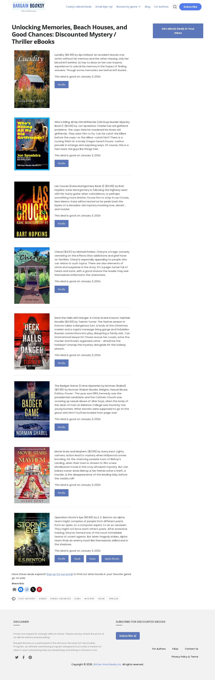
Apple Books (112, 558)
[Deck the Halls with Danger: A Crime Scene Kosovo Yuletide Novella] (32, 368)
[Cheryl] (32, 303)
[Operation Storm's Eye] (32, 564)
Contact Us (191, 648)
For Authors (161, 6)
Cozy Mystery (26, 598)
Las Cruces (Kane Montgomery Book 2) (79, 186)
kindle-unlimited (60, 598)
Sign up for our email (60, 574)
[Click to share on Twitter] (33, 589)
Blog (147, 6)
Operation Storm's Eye (69, 517)
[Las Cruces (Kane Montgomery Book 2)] (32, 237)
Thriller (114, 598)
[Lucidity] (32, 107)
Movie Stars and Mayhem (71, 451)
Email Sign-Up (104, 6)
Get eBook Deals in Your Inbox (178, 31)
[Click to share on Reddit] (27, 589)
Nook (77, 558)
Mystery (89, 598)
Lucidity (59, 54)
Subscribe (190, 7)
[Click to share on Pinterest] (39, 589)
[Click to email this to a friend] (14, 589)
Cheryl (59, 251)
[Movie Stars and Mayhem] (32, 502)
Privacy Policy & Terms (185, 656)
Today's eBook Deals (79, 6)
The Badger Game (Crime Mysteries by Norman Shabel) (90, 385)
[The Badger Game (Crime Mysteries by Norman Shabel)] (32, 436)
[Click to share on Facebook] (20, 589)
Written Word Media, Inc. (107, 664)
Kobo (93, 558)
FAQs (175, 648)
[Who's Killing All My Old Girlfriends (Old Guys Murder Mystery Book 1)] (32, 169)
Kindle (61, 84)
